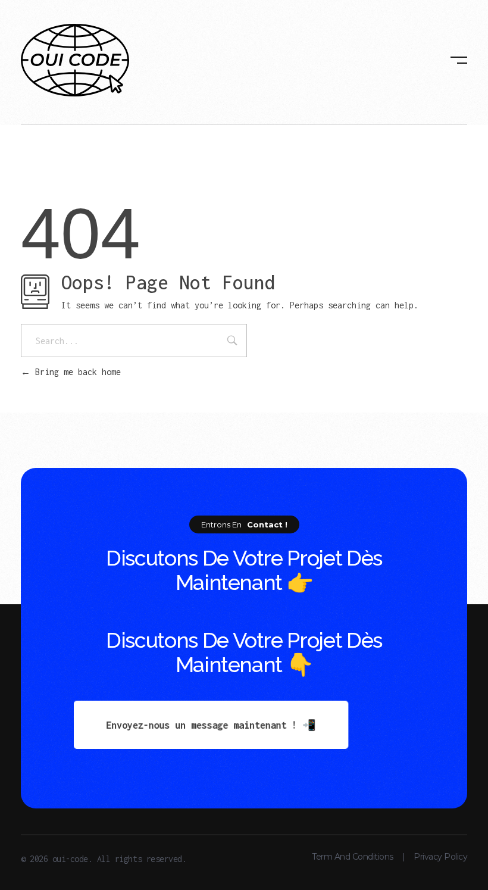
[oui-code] (75, 60)
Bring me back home (75, 372)
